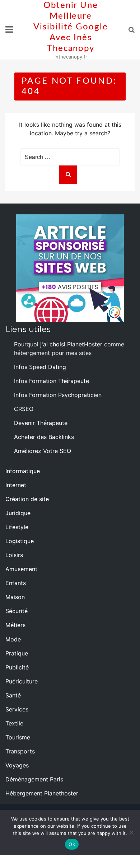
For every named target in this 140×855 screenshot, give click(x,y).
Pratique (16, 653)
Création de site (27, 499)
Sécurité (16, 611)
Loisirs (14, 555)
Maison (15, 597)
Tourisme (17, 737)
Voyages (17, 765)
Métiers (15, 625)
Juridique (18, 513)
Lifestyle (16, 527)
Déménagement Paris (34, 779)
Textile (14, 723)
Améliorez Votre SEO (42, 450)
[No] (131, 832)
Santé (13, 695)
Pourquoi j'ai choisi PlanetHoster (58, 344)
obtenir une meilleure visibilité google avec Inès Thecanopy (70, 27)
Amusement (21, 569)
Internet (15, 485)
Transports (20, 751)
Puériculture (21, 681)
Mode (13, 639)
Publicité (17, 667)
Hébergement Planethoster (41, 793)
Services (16, 709)
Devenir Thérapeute (40, 422)
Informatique (22, 471)
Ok (72, 844)
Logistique (19, 541)
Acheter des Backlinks (44, 436)
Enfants (15, 583)
